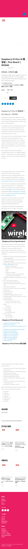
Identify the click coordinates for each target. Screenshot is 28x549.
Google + (10, 104)
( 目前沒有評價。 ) (11, 67)
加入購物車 (14, 98)
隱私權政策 (3, 500)
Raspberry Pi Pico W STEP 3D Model (11, 334)
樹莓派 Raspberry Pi (5, 86)
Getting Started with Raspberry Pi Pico (12, 323)
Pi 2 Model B (3, 476)
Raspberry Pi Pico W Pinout (9, 324)
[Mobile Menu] (24, 14)
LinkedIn (8, 104)
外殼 (21, 476)
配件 (15, 476)
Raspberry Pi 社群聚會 (5, 533)
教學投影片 (3, 528)
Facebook (2, 104)
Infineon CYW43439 (8, 264)
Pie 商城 (3, 516)
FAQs (2, 502)
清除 (7, 92)
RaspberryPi (17, 85)
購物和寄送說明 (4, 521)
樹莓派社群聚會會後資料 (6, 535)
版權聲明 (3, 499)
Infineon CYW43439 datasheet (10, 339)
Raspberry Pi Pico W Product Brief (11, 332)
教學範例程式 (4, 530)
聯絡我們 (3, 504)
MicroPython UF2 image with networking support (14, 329)
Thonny (11, 187)
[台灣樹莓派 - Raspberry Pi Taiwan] (4, 8)
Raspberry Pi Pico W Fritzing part (10, 335)
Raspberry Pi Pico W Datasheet (10, 331)
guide (24, 191)
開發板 (11, 86)
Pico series (5, 85)
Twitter (5, 104)
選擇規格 (16, 450)
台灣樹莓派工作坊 (4, 532)
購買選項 (3, 90)
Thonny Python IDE (8, 340)
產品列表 (3, 519)
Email (13, 104)
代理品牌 (21, 85)
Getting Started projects (14, 191)
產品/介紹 (3, 518)
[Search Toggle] (14, 9)
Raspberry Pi (11, 85)
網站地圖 (3, 536)
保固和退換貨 (4, 522)
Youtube (8, 510)
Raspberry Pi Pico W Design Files (10, 337)
